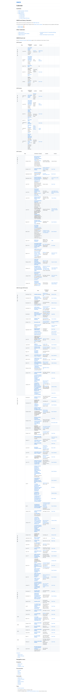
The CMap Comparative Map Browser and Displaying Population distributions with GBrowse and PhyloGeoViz (38, 487)
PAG (28, 143)
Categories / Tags (21, 666)
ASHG (45, 311)
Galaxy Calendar (20, 27)
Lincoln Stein (54, 177)
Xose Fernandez (54, 334)
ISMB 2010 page (37, 340)
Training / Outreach (21, 679)
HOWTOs (19, 672)
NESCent (34, 50)
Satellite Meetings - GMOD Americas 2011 (37, 253)
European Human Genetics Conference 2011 (37, 221)
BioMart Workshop (37, 334)
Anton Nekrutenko (55, 267)
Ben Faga (53, 487)
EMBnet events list (21, 34)
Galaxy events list (21, 32)
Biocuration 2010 (37, 322)
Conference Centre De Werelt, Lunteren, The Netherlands (46, 231)
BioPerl (39, 193)
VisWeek (35, 160)
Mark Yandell (54, 498)
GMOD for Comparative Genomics (36, 404)
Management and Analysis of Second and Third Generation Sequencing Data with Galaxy (38, 268)
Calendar (19, 684)
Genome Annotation (37, 172)
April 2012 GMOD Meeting (29, 110)
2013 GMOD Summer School (30, 48)
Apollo (35, 175)
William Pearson (54, 302)
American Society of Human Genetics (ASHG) (46, 307)
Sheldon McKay (54, 283)
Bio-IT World (45, 244)
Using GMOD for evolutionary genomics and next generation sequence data (37, 480)
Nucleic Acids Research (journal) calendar (47, 34)
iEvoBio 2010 (45, 344)
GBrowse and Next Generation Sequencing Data (37, 418)
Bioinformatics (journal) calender (23, 33)
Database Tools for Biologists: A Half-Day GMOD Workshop (38, 408)
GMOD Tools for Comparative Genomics (37, 579)
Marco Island (47, 269)
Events (19, 657)
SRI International (45, 318)
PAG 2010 (46, 386)
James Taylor (54, 268)
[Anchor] (21, 8)
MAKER (37, 174)
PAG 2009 (37, 513)
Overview (19, 670)
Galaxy (30, 60)
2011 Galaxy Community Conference (36, 226)
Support (19, 680)
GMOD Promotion (21, 681)
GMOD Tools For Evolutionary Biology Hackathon (37, 298)
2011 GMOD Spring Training (37, 255)
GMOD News (20, 677)
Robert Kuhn (54, 308)
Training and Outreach (23, 40)
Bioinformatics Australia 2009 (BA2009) (45, 411)
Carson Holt (54, 393)
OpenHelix (48, 312)
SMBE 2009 (45, 483)
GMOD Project (20, 654)
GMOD (18, 2)
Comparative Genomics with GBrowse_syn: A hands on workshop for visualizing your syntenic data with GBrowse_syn (37, 520)
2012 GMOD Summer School (30, 96)
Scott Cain (40, 81)
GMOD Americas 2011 (38, 249)
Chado (35, 455)
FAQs (19, 671)
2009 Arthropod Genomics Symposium (45, 456)
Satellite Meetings (37, 331)
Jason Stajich (54, 191)
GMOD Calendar (20, 26)
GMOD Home (20, 663)
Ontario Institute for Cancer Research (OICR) (46, 168)
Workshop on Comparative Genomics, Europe (37, 282)
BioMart (44, 314)
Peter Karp (53, 538)
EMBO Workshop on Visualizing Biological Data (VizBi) (38, 363)
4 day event (38, 325)
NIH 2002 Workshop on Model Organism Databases (37, 647)
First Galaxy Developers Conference (36, 351)
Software (19, 665)
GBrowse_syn (36, 195)
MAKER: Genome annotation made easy (37, 347)
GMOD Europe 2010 (37, 324)
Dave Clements (54, 231)
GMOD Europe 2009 (37, 436)
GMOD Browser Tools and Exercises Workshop (38, 359)
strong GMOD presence (30, 141)
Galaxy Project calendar (38, 24)
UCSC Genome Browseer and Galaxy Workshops (37, 308)
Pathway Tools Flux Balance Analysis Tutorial (37, 198)
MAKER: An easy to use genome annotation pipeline (37, 393)
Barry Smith (53, 447)
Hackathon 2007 (37, 601)
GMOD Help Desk (36, 22)
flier (35, 341)
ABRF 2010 (44, 358)
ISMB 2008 (45, 544)
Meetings (29, 40)
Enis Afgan (53, 245)
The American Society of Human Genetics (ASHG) (46, 427)
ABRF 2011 (44, 260)
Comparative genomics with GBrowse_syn (36, 493)
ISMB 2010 (40, 338)
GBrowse (39, 434)
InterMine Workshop (37, 294)
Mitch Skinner (54, 359)
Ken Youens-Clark (54, 422)
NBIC (52, 240)
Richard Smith (54, 294)
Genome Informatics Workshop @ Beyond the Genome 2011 (37, 178)
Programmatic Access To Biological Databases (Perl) (38, 366)
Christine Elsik (54, 560)
